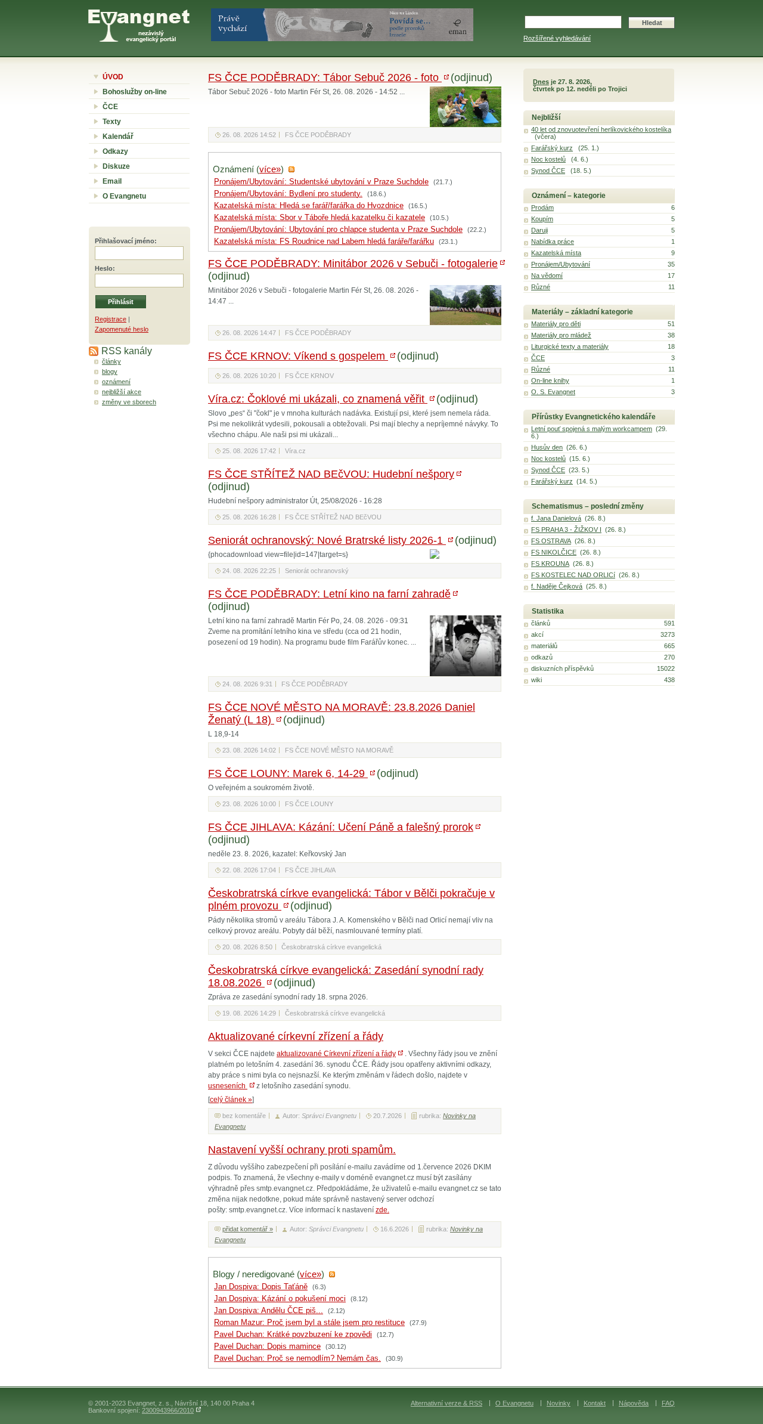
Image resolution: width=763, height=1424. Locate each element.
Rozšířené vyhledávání (557, 38)
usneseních (227, 1086)
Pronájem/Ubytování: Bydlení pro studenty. (288, 194)
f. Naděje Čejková (556, 586)
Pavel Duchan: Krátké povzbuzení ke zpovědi (293, 1334)
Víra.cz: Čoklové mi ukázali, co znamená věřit (317, 399)
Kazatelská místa (556, 252)
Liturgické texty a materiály (570, 346)
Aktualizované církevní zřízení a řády (295, 1036)
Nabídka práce (552, 241)
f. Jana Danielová (556, 518)
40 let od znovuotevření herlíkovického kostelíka (601, 129)
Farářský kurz (552, 147)
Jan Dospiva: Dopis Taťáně (261, 1287)
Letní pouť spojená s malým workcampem (591, 428)
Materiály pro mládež (561, 335)
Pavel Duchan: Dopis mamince (267, 1346)
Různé (540, 286)
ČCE (110, 107)
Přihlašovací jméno (124, 240)
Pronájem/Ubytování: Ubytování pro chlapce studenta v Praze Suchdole (338, 229)
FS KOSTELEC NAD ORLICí (573, 574)
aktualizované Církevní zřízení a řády (336, 1054)
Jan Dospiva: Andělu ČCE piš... (268, 1311)
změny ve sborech (129, 401)
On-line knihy (550, 380)
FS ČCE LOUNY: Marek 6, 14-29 (288, 773)
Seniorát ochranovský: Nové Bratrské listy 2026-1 (327, 540)
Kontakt (595, 1403)
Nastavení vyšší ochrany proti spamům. (302, 1150)
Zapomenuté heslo (121, 329)
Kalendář (118, 136)
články (111, 361)
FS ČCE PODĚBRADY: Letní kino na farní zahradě (329, 594)
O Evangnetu (124, 196)
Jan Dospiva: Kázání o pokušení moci (280, 1299)
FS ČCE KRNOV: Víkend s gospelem (298, 356)
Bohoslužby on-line (135, 92)
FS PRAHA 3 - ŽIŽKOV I (566, 529)
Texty (112, 121)
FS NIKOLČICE (553, 552)
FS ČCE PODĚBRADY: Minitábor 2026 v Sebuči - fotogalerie (353, 264)
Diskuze (116, 166)
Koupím (542, 218)
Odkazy (115, 151)
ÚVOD (113, 77)
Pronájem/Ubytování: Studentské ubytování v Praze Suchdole (321, 182)
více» (270, 169)
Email (112, 181)
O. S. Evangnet (553, 391)
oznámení (116, 381)
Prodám (542, 207)
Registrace (110, 319)
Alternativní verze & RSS (446, 1403)
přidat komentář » (247, 1229)
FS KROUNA (550, 563)
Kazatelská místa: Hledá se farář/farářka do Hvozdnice (309, 206)
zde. (382, 1210)
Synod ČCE (548, 170)
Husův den (547, 447)
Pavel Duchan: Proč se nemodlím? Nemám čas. (297, 1358)
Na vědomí (547, 275)
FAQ (668, 1403)
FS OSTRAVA (551, 540)
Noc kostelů (548, 159)
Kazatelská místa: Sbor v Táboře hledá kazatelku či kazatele (319, 217)
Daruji (539, 230)
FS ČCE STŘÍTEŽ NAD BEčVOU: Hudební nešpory (331, 474)
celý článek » (231, 1099)
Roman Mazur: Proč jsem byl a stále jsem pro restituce (309, 1322)
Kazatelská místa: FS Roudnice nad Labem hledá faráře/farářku (324, 241)
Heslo (104, 268)
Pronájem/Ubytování (560, 264)
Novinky (558, 1403)
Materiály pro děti (556, 323)
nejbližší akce (121, 391)
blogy (109, 371)
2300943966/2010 (168, 1410)
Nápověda (634, 1403)
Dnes (541, 81)
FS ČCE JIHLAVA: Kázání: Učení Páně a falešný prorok (340, 827)
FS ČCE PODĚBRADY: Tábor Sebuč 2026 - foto (325, 77)
